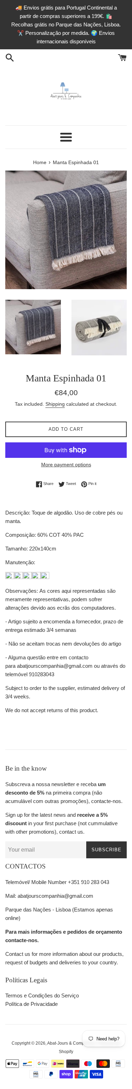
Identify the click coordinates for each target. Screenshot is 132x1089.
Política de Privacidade (31, 1004)
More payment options (66, 464)
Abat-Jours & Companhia (71, 1043)
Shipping (55, 404)
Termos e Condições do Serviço (42, 995)
